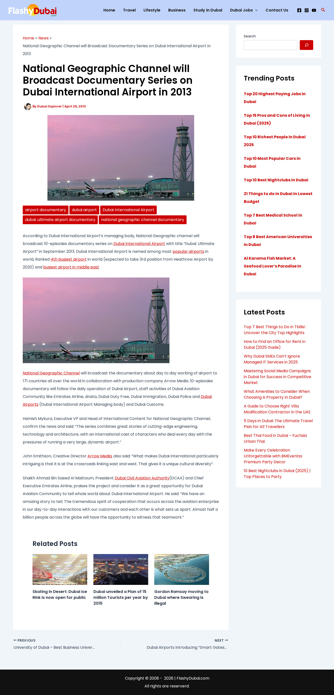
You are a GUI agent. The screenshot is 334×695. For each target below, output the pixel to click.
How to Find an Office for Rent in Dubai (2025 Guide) (274, 344)
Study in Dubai (207, 10)
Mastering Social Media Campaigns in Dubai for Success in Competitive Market (277, 376)
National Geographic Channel (51, 373)
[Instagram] (306, 10)
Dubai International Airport (128, 210)
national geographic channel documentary (142, 219)
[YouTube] (314, 10)
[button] (323, 10)
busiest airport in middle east (71, 267)
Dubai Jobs (241, 10)
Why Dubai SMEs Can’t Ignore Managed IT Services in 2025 (272, 359)
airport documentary (45, 210)
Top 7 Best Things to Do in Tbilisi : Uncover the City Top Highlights (275, 330)
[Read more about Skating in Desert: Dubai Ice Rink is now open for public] (60, 569)
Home (109, 10)
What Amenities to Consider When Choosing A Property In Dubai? (277, 394)
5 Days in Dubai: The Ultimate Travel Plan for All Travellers (278, 423)
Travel (129, 10)
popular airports (188, 251)
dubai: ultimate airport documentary (60, 219)
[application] (255, 10)
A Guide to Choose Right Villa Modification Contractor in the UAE (277, 409)
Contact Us (277, 10)
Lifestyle (152, 10)
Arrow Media (100, 456)
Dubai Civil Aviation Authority (142, 478)
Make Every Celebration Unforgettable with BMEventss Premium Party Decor (273, 456)
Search (250, 36)
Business (177, 10)
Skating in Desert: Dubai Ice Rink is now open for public (60, 594)
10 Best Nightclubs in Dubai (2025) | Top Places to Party (277, 473)
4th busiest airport (69, 259)
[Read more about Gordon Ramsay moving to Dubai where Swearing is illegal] (181, 569)
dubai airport (84, 210)
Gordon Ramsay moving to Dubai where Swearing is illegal (181, 597)
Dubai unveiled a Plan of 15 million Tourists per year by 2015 (120, 597)
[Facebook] (299, 10)
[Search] (306, 45)
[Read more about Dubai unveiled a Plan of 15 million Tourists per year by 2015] (120, 569)
